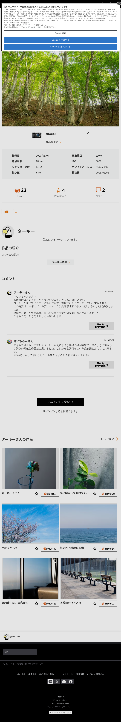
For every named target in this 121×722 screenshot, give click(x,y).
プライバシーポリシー (35, 27)
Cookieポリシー (28, 25)
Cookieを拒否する (60, 40)
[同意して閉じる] (119, 3)
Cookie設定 (60, 33)
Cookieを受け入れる (60, 46)
